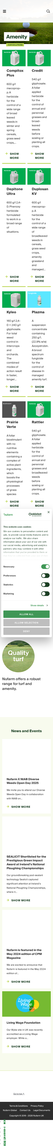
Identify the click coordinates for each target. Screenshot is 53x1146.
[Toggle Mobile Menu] (4, 11)
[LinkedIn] (4, 1136)
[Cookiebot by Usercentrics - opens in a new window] (31, 515)
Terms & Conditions (18, 1106)
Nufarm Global (10, 1110)
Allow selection (26, 622)
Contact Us (25, 1110)
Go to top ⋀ (18, 1094)
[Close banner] (49, 514)
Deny (26, 631)
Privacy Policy (37, 1106)
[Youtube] (5, 1140)
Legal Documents (41, 1110)
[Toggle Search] (48, 11)
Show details (37, 605)
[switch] (45, 575)
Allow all (26, 614)
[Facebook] (4, 1128)
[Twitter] (5, 1144)
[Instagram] (4, 1132)
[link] (22, 11)
